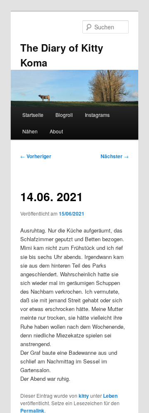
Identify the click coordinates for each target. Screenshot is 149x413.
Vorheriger (35, 156)
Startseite (32, 114)
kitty (84, 395)
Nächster (115, 156)
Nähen (30, 131)
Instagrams (97, 114)
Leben (110, 395)
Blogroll (64, 114)
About (56, 131)
